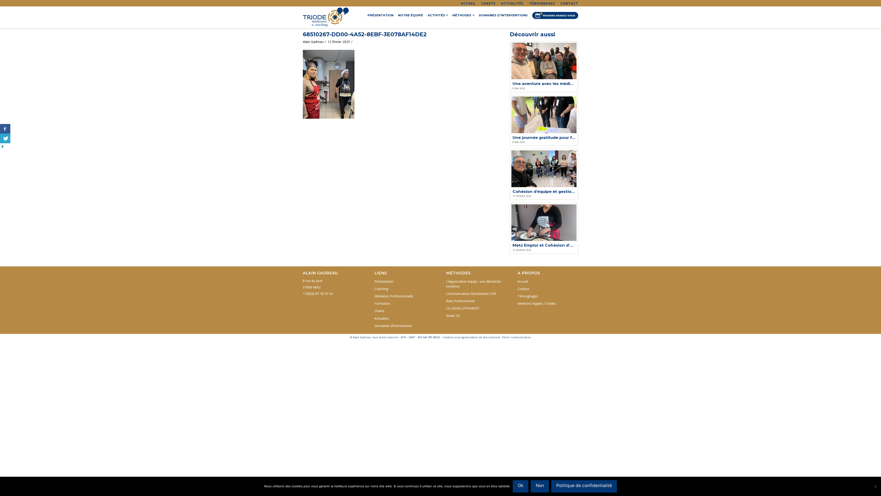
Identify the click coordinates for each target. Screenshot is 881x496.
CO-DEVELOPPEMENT (463, 308)
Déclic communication (516, 337)
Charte (488, 3)
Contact (569, 3)
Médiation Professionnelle (393, 296)
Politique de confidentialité (584, 485)
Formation (382, 303)
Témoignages (542, 3)
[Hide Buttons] (2, 146)
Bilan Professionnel (460, 301)
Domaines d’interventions (393, 326)
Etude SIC (453, 315)
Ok (520, 485)
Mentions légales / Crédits (537, 303)
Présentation (383, 281)
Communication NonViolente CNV (471, 293)
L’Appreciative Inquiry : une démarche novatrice (473, 283)
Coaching (381, 289)
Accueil (468, 3)
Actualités (512, 3)
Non (540, 485)
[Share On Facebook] (5, 129)
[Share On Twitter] (5, 138)
